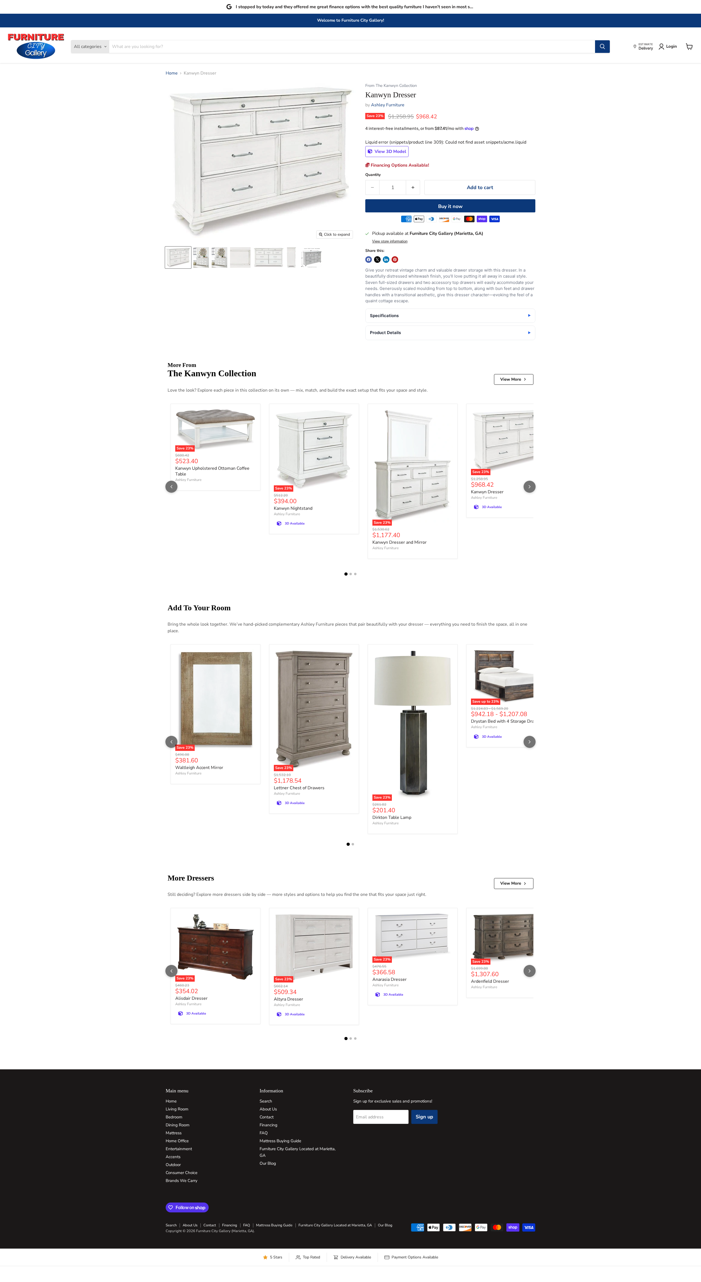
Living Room (177, 1109)
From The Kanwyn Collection (391, 85)
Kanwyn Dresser (487, 492)
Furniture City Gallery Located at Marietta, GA (335, 1225)
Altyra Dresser (288, 999)
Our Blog (268, 1163)
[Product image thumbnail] (201, 257)
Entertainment (179, 1149)
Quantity (373, 175)
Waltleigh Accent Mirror (199, 768)
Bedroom (174, 1117)
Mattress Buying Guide (280, 1141)
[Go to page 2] (350, 574)
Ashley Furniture (387, 105)
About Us (268, 1109)
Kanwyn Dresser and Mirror (399, 542)
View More (510, 379)
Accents (173, 1157)
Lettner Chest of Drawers (299, 788)
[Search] (602, 46)
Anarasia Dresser (389, 979)
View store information (389, 241)
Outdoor (173, 1164)
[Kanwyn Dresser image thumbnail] (178, 257)
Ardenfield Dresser (490, 981)
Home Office (177, 1141)
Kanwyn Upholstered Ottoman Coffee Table (212, 471)
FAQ (264, 1133)
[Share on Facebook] (368, 259)
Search (266, 1101)
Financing (268, 1125)
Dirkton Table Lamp (391, 817)
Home (172, 73)
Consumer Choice (181, 1172)
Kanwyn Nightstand (293, 508)
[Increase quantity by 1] (413, 187)
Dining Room (177, 1125)
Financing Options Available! (399, 165)
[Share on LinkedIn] (386, 259)
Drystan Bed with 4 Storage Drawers (507, 721)
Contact (267, 1117)
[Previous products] (171, 487)
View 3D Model (390, 152)
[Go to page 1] (345, 574)
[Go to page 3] (355, 574)
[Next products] (530, 487)
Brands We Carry (181, 1180)
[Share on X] (377, 259)
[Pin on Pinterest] (395, 259)
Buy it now (450, 206)
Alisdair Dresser (191, 998)
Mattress (174, 1133)
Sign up (424, 1116)
